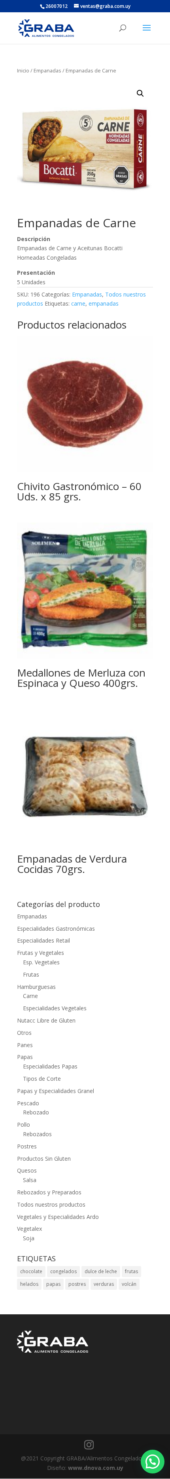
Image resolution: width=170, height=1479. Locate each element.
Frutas (31, 974)
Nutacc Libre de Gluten (46, 1020)
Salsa (29, 1180)
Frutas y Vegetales (40, 952)
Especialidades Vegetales (55, 1008)
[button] (140, 93)
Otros (24, 1032)
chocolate (31, 1271)
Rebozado (36, 1112)
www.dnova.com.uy (95, 1467)
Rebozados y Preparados (49, 1192)
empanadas (104, 303)
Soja (28, 1238)
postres (77, 1284)
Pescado (28, 1103)
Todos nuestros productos (51, 1204)
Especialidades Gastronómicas (56, 928)
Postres (27, 1146)
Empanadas (47, 70)
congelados (63, 1271)
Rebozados (37, 1134)
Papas (25, 1057)
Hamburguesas (36, 986)
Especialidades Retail (43, 940)
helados (29, 1284)
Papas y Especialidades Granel (55, 1091)
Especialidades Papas (50, 1066)
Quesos (27, 1170)
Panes (25, 1045)
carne (78, 303)
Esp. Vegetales (41, 962)
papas (53, 1284)
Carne (30, 996)
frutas (131, 1271)
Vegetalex (29, 1228)
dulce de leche (101, 1271)
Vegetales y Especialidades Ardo (58, 1216)
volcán (129, 1284)
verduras (104, 1284)
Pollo (23, 1124)
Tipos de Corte (42, 1078)
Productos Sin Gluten (44, 1158)
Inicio (23, 70)
